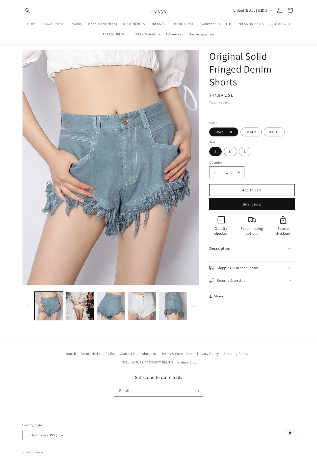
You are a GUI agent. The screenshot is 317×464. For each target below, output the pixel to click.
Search (70, 353)
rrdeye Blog (187, 362)
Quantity (215, 162)
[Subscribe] (197, 391)
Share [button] (218, 296)
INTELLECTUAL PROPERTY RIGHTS (147, 362)
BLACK (251, 132)
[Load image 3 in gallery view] (111, 306)
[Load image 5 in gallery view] (173, 306)
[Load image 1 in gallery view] (48, 306)
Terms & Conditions (177, 353)
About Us (149, 353)
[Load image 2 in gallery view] (79, 306)
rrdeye (36, 452)
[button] (27, 10)
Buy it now (252, 204)
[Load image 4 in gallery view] (142, 306)
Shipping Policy (235, 353)
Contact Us (128, 353)
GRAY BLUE (223, 132)
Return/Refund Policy (98, 353)
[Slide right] (193, 305)
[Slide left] (27, 305)
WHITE (274, 132)
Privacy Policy (208, 353)
